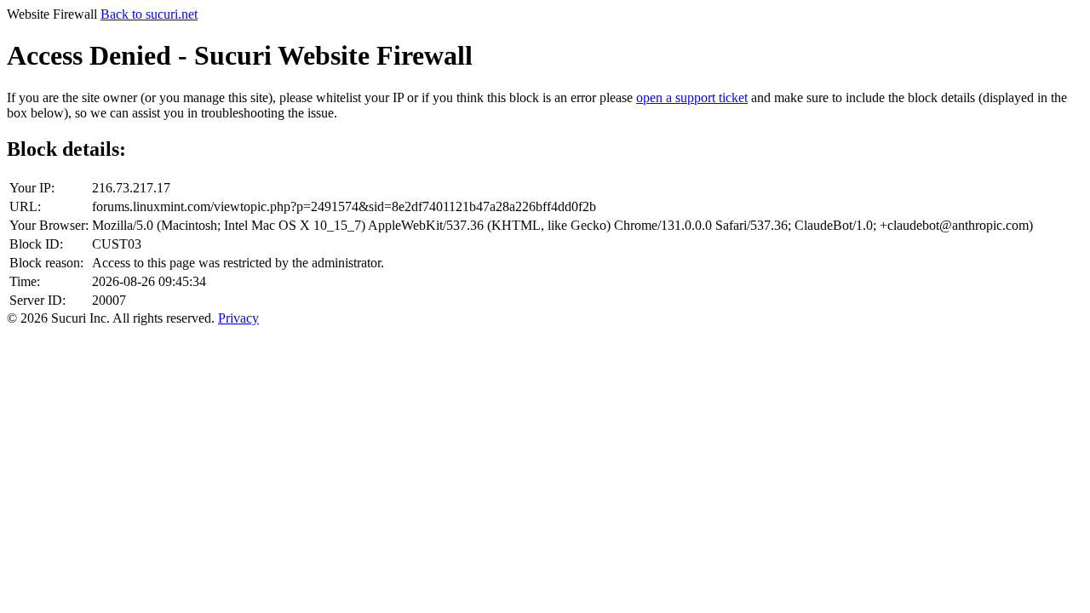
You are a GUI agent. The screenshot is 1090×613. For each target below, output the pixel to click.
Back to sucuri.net (149, 14)
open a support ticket (692, 97)
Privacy (238, 318)
